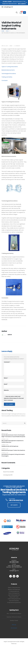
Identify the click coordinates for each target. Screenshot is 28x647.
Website (6, 390)
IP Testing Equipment (14, 591)
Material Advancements (8, 70)
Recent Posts (6, 472)
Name (6, 378)
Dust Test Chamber (14, 600)
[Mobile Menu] (24, 12)
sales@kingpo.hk (14, 570)
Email (6, 384)
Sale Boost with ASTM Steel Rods (10, 446)
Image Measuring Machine (14, 602)
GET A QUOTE (22, 3)
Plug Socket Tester (14, 597)
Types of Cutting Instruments (10, 66)
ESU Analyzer (14, 628)
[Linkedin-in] (17, 576)
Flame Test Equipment (14, 593)
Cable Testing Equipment (14, 598)
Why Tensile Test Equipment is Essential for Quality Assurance (13, 441)
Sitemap (14, 624)
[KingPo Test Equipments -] (6, 12)
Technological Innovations (9, 73)
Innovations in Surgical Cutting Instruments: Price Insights (13, 455)
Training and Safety (7, 77)
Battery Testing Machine (14, 587)
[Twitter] (14, 576)
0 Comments (17, 45)
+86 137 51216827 (15, 566)
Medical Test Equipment (14, 589)
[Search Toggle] (17, 12)
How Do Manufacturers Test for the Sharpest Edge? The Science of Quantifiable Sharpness (13, 435)
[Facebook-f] (10, 576)
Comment (7, 362)
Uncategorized (7, 475)
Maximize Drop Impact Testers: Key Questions (13, 450)
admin (10, 45)
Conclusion (5, 80)
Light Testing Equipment (14, 595)
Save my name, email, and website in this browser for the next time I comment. (14, 398)
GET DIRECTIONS (14, 562)
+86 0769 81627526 (16, 567)
